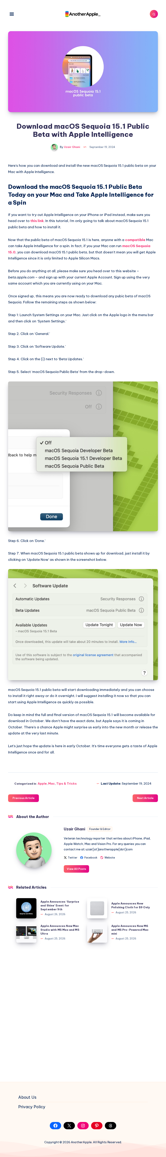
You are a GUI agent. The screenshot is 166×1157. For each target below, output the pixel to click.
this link (37, 221)
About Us (27, 1097)
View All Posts (76, 868)
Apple (42, 783)
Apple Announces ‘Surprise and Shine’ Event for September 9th (59, 905)
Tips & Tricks (66, 783)
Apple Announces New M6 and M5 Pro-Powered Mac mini (130, 929)
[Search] (154, 14)
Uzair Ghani (74, 829)
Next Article (145, 798)
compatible (135, 240)
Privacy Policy (31, 1106)
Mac (51, 783)
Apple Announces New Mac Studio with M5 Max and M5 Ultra (59, 929)
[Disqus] (83, 1012)
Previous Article (23, 798)
